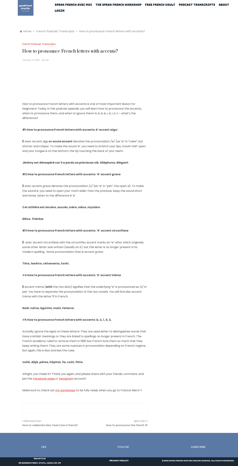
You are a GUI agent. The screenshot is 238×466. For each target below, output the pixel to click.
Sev (47, 60)
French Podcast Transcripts (39, 44)
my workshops (65, 390)
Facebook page (44, 379)
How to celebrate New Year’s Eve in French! (50, 425)
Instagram (66, 379)
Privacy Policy (119, 460)
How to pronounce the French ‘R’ (127, 425)
